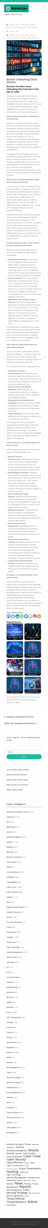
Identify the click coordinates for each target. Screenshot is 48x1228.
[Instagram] (35, 616)
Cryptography (11, 882)
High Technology (12, 947)
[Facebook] (9, 616)
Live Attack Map (12, 977)
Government (11, 932)
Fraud (8, 927)
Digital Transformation (15, 907)
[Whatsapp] (22, 616)
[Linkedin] (17, 616)
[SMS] (30, 616)
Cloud (8, 867)
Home (8, 737)
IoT (7, 967)
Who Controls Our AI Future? (17, 785)
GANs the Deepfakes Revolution (19, 723)
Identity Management (14, 952)
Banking (9, 847)
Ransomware (11, 1042)
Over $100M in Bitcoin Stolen (17, 770)
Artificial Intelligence (14, 837)
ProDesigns (31, 1224)
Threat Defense (32, 27)
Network (16, 27)
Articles (9, 832)
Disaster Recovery (13, 912)
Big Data (9, 852)
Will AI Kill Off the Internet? (16, 775)
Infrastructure (11, 957)
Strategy (9, 1107)
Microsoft (10, 997)
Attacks (11, 25)
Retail (8, 1057)
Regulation (10, 1047)
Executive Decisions (14, 922)
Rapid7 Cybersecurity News (17, 780)
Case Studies (11, 862)
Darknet (9, 897)
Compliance (10, 877)
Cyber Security (16, 1159)
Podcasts (10, 1032)
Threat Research (12, 1117)
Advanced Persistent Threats (17, 812)
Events (9, 917)
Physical (9, 1027)
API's (8, 822)
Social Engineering (13, 1092)
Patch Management (13, 1017)
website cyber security (27, 697)
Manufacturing (11, 987)
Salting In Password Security (20, 716)
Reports (23, 27)
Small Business (12, 1087)
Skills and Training (13, 1082)
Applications (11, 827)
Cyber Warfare (30, 25)
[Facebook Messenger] (26, 616)
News (8, 1012)
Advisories (10, 817)
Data (8, 902)
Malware (9, 982)
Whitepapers (11, 1132)
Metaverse (10, 992)
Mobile (9, 1002)
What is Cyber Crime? (14, 790)
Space (8, 1102)
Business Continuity (13, 857)
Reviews (9, 1062)
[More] (39, 616)
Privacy (9, 1037)
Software (10, 1097)
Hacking (9, 27)
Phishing (9, 1022)
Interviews (10, 962)
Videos (9, 1122)
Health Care (11, 942)
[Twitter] (13, 616)
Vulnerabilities (11, 1127)
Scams (8, 1072)
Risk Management (13, 1067)
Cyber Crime (19, 25)
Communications (12, 872)
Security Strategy (13, 1077)
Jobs (8, 972)
